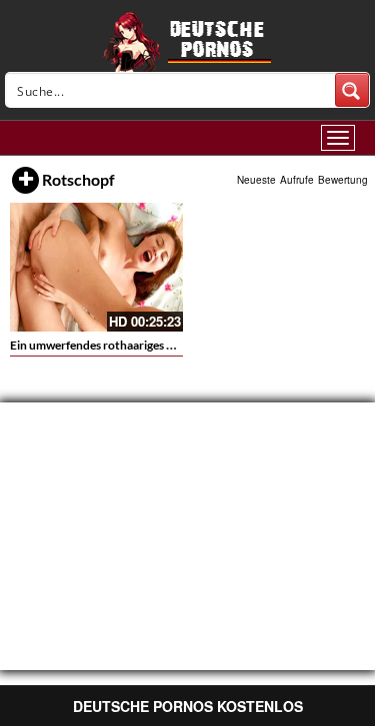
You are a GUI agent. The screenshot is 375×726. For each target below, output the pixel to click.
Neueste (256, 180)
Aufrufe (297, 180)
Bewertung (343, 180)
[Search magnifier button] (352, 90)
